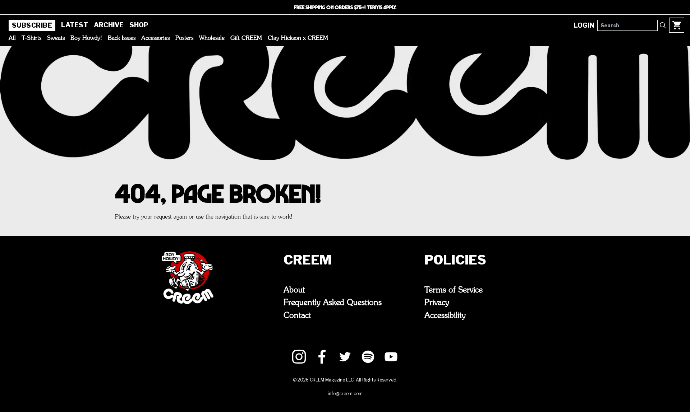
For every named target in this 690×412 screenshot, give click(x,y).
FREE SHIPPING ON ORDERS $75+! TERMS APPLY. (345, 7)
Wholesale (212, 38)
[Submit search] (662, 25)
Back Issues (121, 38)
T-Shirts (31, 38)
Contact (297, 316)
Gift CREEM (246, 38)
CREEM (308, 260)
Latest (74, 25)
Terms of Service (453, 290)
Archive (109, 25)
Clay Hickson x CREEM (298, 38)
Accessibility (445, 316)
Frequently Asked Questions (333, 303)
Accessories (155, 38)
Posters (184, 38)
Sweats (56, 38)
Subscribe (32, 25)
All (12, 38)
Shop (138, 25)
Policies (455, 260)
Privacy (436, 303)
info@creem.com (345, 393)
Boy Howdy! (86, 38)
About (294, 290)
